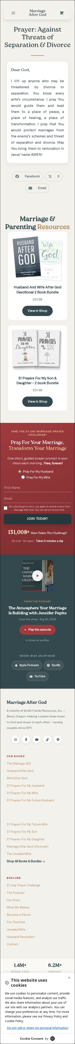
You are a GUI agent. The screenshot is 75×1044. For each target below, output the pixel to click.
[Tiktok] (47, 739)
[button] (27, 176)
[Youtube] (37, 739)
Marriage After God (26, 702)
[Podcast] (58, 739)
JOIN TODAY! (37, 518)
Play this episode (39, 629)
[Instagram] (15, 739)
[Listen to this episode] (37, 575)
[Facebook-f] (26, 739)
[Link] (13, 13)
